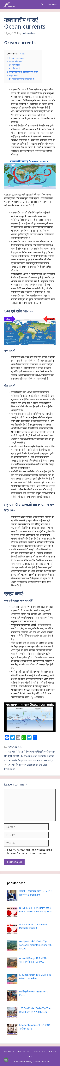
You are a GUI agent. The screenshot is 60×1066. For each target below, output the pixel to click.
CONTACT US (23, 1051)
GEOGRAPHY (15, 747)
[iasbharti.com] (9, 4)
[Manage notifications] (6, 1060)
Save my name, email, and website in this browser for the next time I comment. (29, 851)
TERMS (30, 1056)
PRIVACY (52, 1051)
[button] (42, 4)
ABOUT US (9, 1051)
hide (22, 53)
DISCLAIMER (39, 1051)
